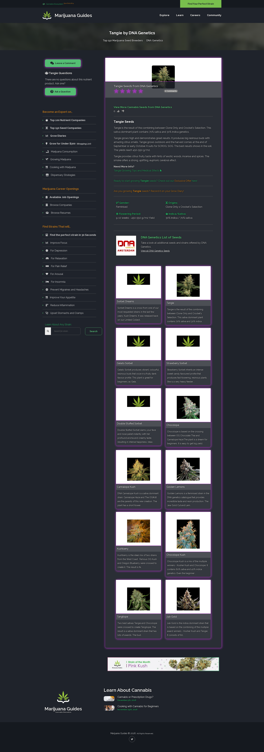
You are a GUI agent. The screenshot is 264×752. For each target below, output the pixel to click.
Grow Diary (177, 191)
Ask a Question (62, 91)
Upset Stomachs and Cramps (67, 313)
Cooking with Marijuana (62, 167)
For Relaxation (58, 258)
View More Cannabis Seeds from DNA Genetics (143, 107)
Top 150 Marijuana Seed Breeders (123, 40)
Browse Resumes (60, 212)
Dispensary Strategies (62, 175)
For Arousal (56, 274)
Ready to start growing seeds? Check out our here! (155, 180)
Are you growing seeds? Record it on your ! (149, 191)
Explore (164, 15)
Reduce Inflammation (62, 305)
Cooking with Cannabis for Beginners (138, 706)
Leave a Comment (65, 63)
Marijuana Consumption (63, 151)
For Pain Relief (58, 266)
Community (214, 15)
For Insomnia (57, 281)
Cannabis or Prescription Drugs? (135, 697)
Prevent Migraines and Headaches (69, 289)
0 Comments (171, 91)
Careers (195, 15)
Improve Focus (58, 242)
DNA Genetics (154, 40)
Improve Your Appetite (62, 297)
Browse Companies (60, 205)
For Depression (58, 250)
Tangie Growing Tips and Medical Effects (137, 170)
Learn (179, 15)
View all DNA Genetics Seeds (155, 251)
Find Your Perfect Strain (201, 4)
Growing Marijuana (60, 159)
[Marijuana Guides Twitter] (132, 739)
